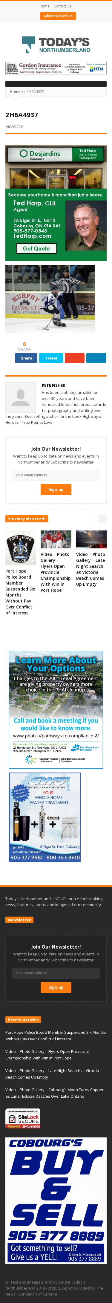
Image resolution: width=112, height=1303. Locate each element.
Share (26, 358)
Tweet (51, 358)
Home (44, 6)
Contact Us (62, 6)
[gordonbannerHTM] (56, 68)
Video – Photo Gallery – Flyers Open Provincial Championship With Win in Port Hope (56, 572)
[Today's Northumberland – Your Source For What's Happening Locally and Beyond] (56, 45)
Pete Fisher (53, 385)
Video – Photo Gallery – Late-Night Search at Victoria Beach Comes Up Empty (91, 569)
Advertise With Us (58, 16)
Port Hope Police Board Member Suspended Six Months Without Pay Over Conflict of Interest (20, 592)
